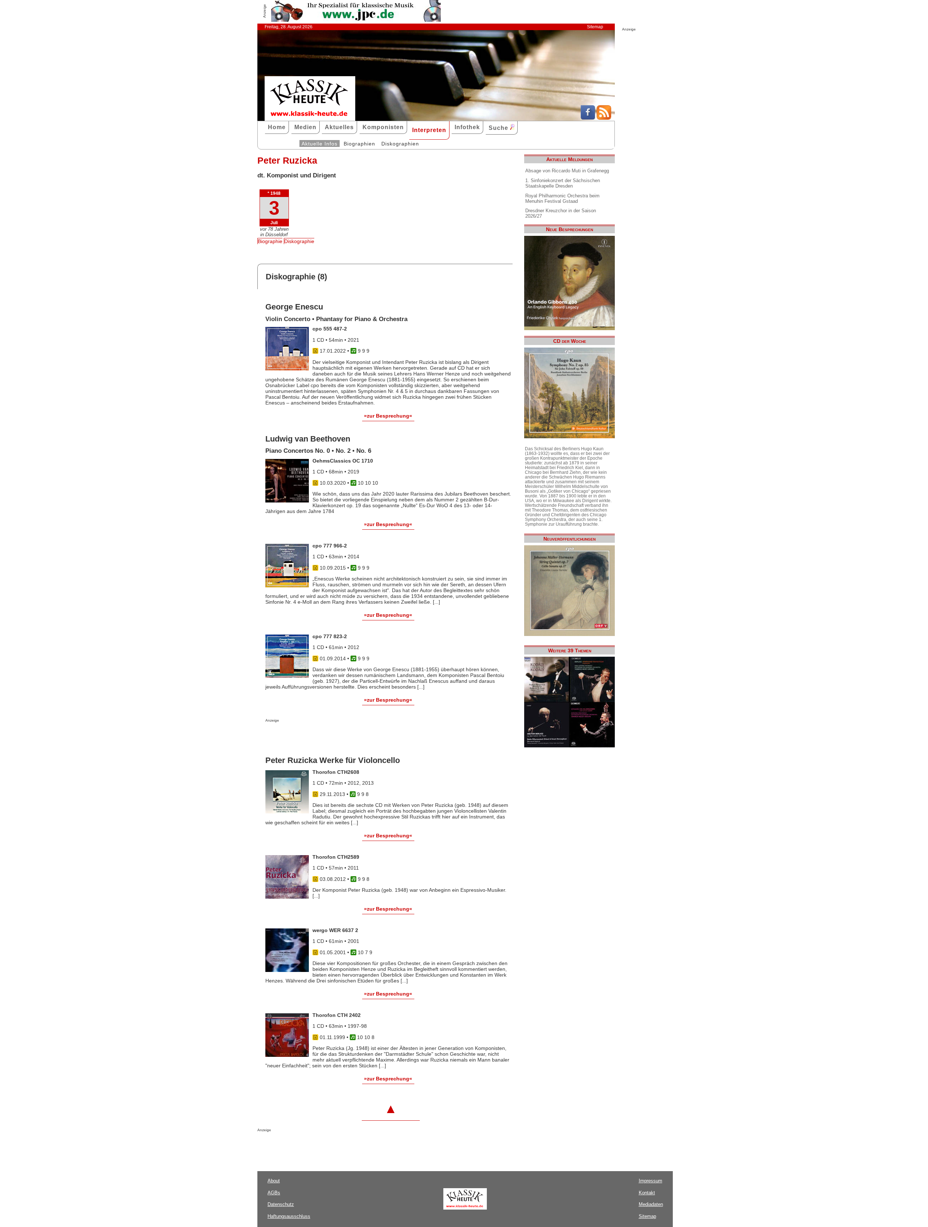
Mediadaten (651, 1204)
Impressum (650, 1180)
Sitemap (595, 26)
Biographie (270, 241)
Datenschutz (281, 1204)
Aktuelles (339, 127)
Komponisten (383, 127)
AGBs (274, 1192)
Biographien (359, 144)
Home (277, 127)
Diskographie (299, 241)
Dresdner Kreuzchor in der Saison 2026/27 (560, 213)
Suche (499, 128)
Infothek (467, 127)
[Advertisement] (350, 737)
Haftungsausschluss (289, 1216)
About (274, 1180)
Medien (305, 127)
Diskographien (400, 144)
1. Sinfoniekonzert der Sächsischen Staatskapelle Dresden (562, 183)
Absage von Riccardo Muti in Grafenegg (567, 170)
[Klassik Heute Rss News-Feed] (604, 118)
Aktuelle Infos (319, 144)
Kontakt (647, 1192)
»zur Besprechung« (388, 416)
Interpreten (429, 130)
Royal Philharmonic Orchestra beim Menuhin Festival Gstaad (562, 198)
